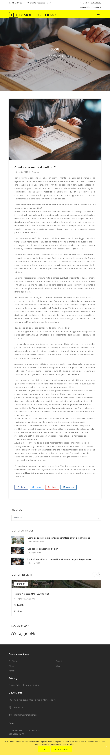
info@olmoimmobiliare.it (40, 3)
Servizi (59, 661)
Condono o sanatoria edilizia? (43, 549)
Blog (58, 666)
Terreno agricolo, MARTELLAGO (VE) (31, 594)
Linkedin (70, 487)
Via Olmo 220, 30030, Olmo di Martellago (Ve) (90, 5)
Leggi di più (61, 749)
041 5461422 (16, 3)
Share (22, 487)
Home (52, 55)
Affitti (11, 666)
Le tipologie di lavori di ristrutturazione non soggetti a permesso (60, 559)
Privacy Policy (15, 685)
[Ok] (106, 746)
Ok (44, 749)
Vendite (12, 670)
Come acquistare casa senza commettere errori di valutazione (59, 538)
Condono (36, 172)
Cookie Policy (32, 685)
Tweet (38, 487)
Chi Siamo (13, 661)
